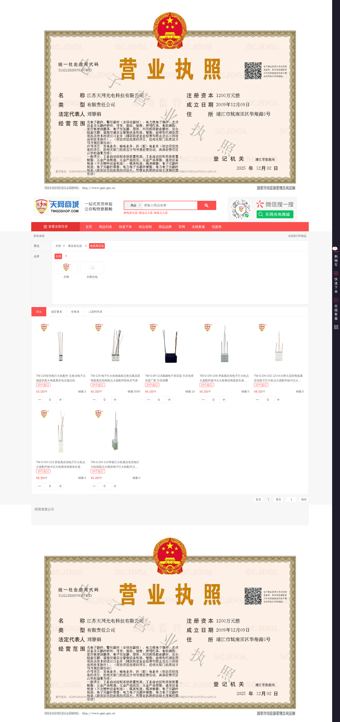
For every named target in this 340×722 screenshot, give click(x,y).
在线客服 (198, 227)
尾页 (278, 499)
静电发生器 (131, 212)
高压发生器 (75, 246)
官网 (182, 227)
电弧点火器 (161, 212)
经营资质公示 (44, 509)
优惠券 (217, 227)
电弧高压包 (97, 246)
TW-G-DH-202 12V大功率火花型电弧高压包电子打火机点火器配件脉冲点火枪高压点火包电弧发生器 (278, 380)
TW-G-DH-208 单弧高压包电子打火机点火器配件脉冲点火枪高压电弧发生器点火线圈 (224, 380)
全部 (58, 246)
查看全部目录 (58, 226)
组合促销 (145, 227)
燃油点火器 (146, 212)
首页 (89, 227)
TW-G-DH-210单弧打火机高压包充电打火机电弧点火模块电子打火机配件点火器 (115, 467)
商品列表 (105, 227)
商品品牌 (165, 227)
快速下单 (125, 227)
